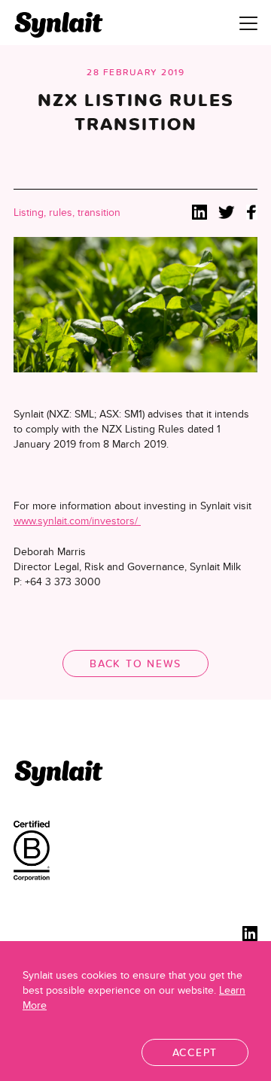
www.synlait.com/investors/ (77, 520)
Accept (195, 1052)
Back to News (135, 663)
